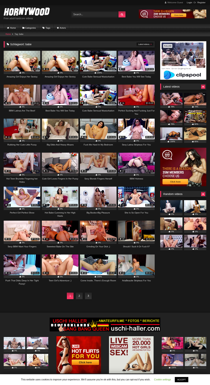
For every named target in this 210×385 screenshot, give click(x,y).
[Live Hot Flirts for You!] (78, 372)
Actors (63, 28)
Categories (30, 28)
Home (13, 28)
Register (201, 2)
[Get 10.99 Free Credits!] (172, 17)
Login (189, 2)
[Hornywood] (27, 12)
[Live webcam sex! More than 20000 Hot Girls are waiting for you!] (131, 372)
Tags (48, 28)
